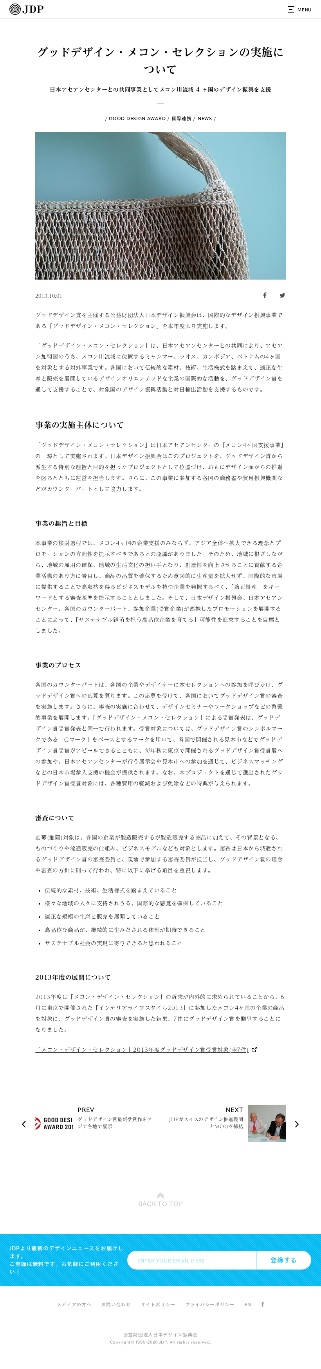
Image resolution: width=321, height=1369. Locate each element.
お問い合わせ (116, 1304)
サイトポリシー (158, 1304)
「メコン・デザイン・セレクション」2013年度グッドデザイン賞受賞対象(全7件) (142, 1050)
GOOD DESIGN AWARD (137, 118)
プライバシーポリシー (210, 1304)
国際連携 (182, 118)
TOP (160, 1204)
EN (248, 1304)
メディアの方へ (74, 1304)
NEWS (205, 118)
